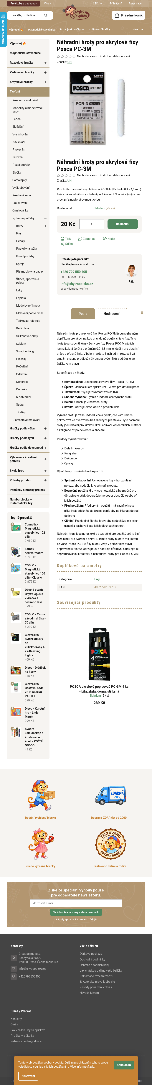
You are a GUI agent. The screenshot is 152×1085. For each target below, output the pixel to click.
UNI (69, 180)
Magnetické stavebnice (25, 53)
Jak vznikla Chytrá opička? (28, 1030)
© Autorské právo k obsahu (97, 981)
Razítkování (19, 203)
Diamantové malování (26, 420)
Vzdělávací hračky (22, 72)
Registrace (135, 3)
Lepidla (21, 298)
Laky (19, 290)
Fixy (19, 233)
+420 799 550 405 (74, 272)
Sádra (20, 404)
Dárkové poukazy (91, 953)
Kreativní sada (21, 195)
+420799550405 (29, 976)
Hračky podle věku (22, 428)
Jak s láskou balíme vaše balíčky (101, 970)
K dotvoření (23, 397)
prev (60, 668)
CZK (95, 3)
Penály (20, 241)
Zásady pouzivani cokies (96, 987)
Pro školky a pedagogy (24, 3)
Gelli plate (22, 328)
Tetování (17, 157)
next (139, 668)
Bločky (16, 172)
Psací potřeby (21, 165)
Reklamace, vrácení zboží (96, 976)
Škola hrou (17, 470)
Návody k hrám (89, 993)
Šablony (21, 343)
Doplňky (21, 389)
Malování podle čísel (29, 313)
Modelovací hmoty (28, 305)
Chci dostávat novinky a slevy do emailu (76, 912)
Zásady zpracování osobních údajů (76, 919)
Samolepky (19, 180)
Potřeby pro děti (20, 480)
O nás (14, 1024)
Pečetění (22, 366)
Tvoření (15, 91)
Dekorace (22, 382)
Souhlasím (124, 1065)
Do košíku (122, 224)
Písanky (21, 359)
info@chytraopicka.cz (77, 284)
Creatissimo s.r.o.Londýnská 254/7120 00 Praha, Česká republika (38, 958)
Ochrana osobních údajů (95, 965)
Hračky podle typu (22, 438)
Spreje (20, 264)
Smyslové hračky (21, 82)
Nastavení (28, 1076)
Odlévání (21, 374)
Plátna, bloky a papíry (30, 271)
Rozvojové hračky (21, 62)
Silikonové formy (27, 336)
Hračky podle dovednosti (26, 447)
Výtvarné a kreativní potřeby (23, 459)
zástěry (21, 412)
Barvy (19, 226)
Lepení (16, 119)
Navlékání (18, 142)
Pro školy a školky (22, 1035)
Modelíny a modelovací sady (27, 109)
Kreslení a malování (25, 100)
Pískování (18, 149)
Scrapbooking (25, 351)
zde (91, 1066)
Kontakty (16, 1019)
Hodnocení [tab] (112, 313)
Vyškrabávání (20, 187)
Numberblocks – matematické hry (21, 501)
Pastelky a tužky (26, 248)
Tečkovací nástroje (28, 321)
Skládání (17, 126)
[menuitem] (16, 29)
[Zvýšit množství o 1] (101, 224)
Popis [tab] (83, 313)
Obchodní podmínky (92, 959)
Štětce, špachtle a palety (27, 280)
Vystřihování (20, 134)
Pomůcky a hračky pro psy (27, 490)
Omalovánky (20, 210)
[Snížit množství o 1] (82, 224)
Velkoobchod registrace (26, 1041)
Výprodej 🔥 (18, 43)
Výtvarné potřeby (23, 218)
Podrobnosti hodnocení (115, 175)
